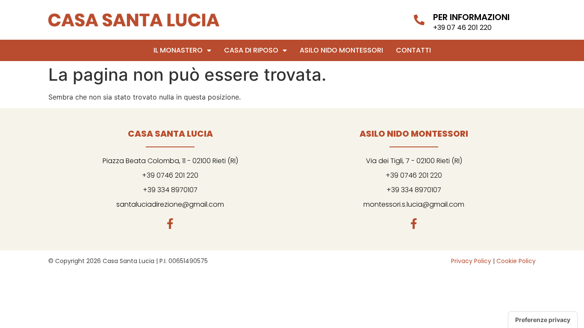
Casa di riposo (251, 50)
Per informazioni (471, 17)
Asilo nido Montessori (341, 50)
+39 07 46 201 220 (462, 27)
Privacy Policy (471, 261)
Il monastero (178, 50)
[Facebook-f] (170, 223)
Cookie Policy (516, 261)
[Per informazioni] (419, 20)
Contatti (413, 50)
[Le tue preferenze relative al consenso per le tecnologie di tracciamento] (542, 320)
